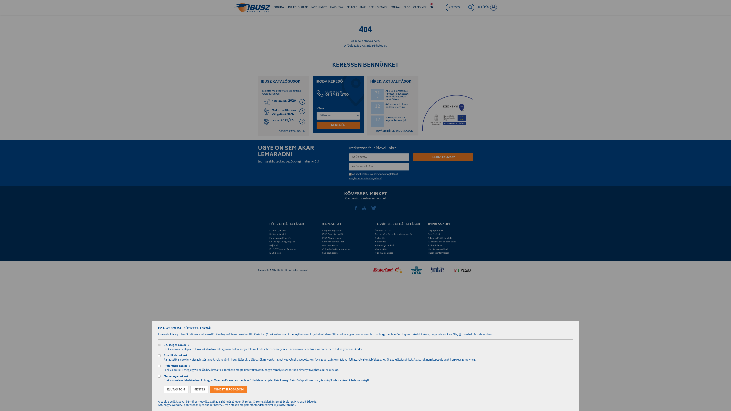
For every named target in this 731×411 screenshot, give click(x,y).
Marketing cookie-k (176, 376)
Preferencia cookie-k (177, 366)
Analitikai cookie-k (176, 356)
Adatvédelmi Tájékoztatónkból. (276, 405)
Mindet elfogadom (229, 389)
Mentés (199, 389)
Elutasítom (176, 389)
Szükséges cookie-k (176, 345)
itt (460, 335)
